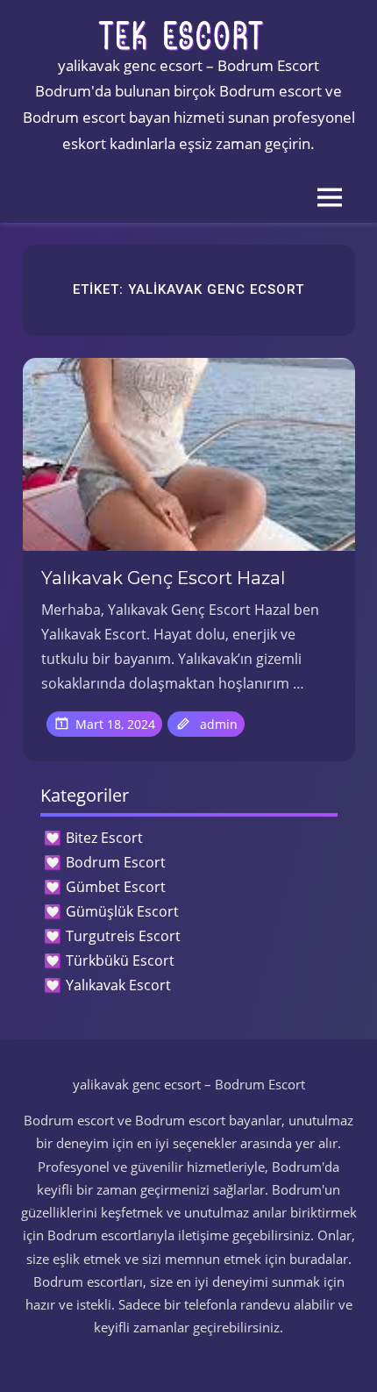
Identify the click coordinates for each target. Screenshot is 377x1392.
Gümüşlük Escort (122, 911)
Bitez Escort (104, 837)
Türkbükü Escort (120, 960)
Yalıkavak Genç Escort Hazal (163, 578)
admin (219, 724)
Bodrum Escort (116, 862)
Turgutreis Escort (123, 936)
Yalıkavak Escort (118, 985)
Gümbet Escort (116, 886)
